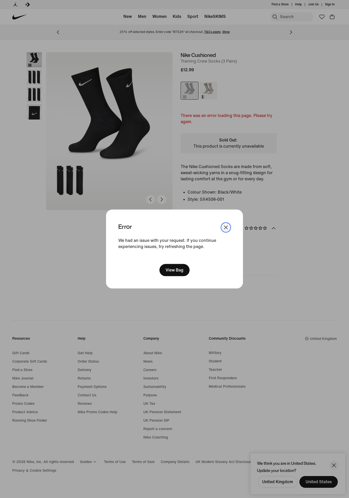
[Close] (225, 227)
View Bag (174, 270)
